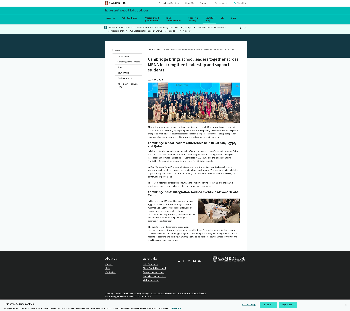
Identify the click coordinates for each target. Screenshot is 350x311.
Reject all (268, 304)
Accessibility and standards (164, 293)
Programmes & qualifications (152, 19)
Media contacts (124, 78)
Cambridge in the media (128, 61)
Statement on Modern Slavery (192, 293)
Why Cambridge (129, 18)
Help (222, 18)
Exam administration (173, 19)
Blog (119, 67)
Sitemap (109, 293)
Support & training (193, 19)
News (117, 50)
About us (111, 18)
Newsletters (123, 72)
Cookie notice (175, 308)
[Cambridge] (116, 3)
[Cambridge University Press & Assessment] (229, 262)
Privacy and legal (142, 293)
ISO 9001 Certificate (124, 293)
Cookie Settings (249, 304)
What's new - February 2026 (127, 85)
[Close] (346, 305)
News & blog (209, 19)
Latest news (123, 56)
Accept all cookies (287, 304)
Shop (233, 18)
